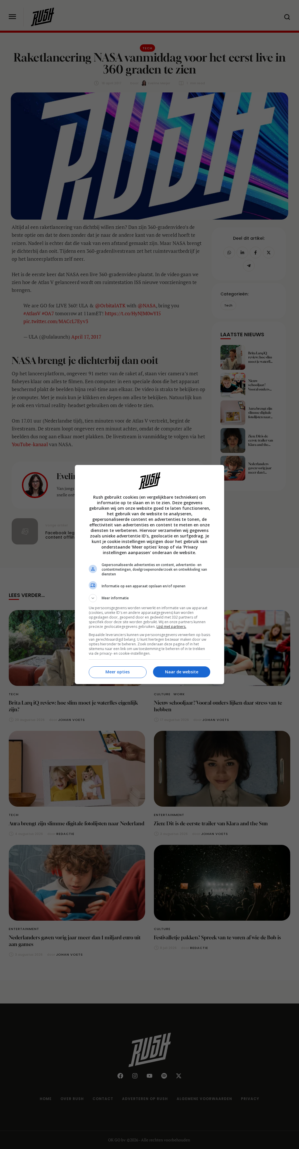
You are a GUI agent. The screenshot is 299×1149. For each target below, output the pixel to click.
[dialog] (149, 574)
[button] (149, 598)
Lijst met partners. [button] (171, 626)
